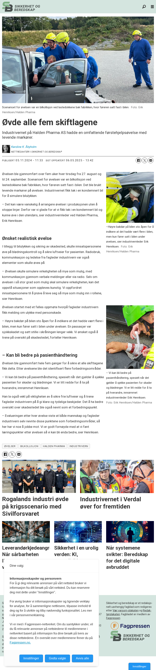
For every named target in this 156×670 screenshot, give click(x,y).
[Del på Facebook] (138, 160)
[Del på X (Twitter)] (144, 160)
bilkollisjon (29, 446)
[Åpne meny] (152, 6)
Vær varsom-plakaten (126, 610)
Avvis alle (82, 658)
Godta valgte (57, 658)
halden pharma (54, 446)
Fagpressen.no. (20, 642)
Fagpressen (113, 618)
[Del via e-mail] (151, 160)
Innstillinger (139, 666)
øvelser (10, 446)
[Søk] (144, 6)
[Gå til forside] (21, 6)
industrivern (79, 446)
